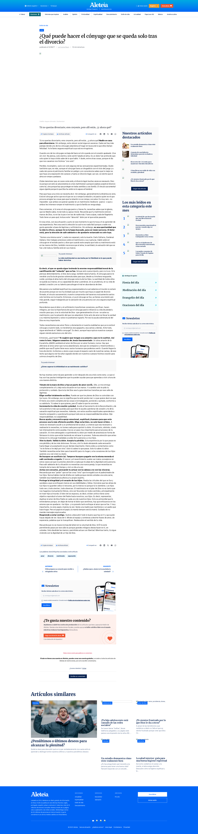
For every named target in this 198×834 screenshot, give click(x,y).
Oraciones (33, 14)
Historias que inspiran (52, 14)
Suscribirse (152, 794)
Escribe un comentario (78, 676)
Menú (23, 14)
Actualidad (137, 14)
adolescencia (107, 703)
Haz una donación (85, 827)
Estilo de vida (125, 14)
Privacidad (126, 827)
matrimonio (61, 556)
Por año (117, 797)
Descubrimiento (111, 14)
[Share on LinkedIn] (104, 134)
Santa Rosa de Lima (106, 9)
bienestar (141, 741)
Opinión (74, 14)
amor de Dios (142, 703)
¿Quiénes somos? (98, 827)
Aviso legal (108, 827)
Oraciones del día (133, 305)
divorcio (50, 556)
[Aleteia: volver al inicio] (99, 5)
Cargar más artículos (139, 189)
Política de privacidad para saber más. (79, 600)
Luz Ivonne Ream (63, 47)
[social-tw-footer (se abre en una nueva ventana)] (101, 821)
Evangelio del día (133, 297)
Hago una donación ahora (53, 635)
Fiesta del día (130, 282)
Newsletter (98, 797)
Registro (153, 6)
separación (72, 556)
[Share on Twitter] (108, 134)
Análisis (65, 14)
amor (42, 556)
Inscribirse (46, 605)
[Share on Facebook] (100, 134)
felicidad (35, 703)
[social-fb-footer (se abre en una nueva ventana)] (97, 821)
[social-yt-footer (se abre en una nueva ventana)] (93, 821)
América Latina (172, 14)
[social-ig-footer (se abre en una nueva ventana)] (105, 821)
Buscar (54, 6)
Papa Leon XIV (149, 14)
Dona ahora (165, 6)
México (160, 14)
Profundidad (85, 14)
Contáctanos (118, 827)
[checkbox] (42, 600)
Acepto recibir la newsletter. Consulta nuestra (67, 600)
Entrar (84, 668)
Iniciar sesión (143, 6)
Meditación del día (134, 290)
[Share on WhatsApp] (115, 134)
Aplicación (98, 800)
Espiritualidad (98, 14)
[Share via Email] (112, 134)
